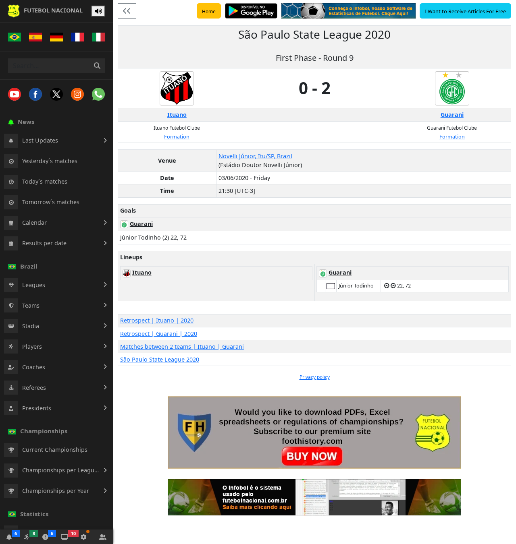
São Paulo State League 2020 (159, 359)
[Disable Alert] (98, 11)
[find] (97, 65)
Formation (176, 136)
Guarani (452, 114)
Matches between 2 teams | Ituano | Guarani (182, 346)
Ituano (177, 114)
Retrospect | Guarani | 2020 (158, 333)
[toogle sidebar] (127, 11)
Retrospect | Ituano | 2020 (157, 320)
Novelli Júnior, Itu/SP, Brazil (255, 156)
